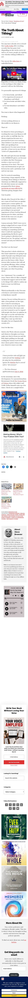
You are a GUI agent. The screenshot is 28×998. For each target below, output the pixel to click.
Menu (23, 14)
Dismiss (14, 11)
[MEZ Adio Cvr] (14, 916)
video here (16, 61)
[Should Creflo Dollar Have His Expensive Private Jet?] (6, 486)
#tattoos (12, 362)
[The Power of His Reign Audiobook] (14, 891)
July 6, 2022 (19, 372)
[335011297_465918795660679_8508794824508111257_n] (14, 839)
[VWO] (5, 9)
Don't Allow (16, 9)
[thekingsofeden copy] (14, 865)
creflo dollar (11, 514)
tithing (3, 518)
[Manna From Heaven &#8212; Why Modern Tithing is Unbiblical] (6, 499)
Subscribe (14, 975)
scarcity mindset (6, 517)
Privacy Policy (14, 765)
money (17, 514)
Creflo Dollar (9, 46)
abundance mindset (14, 513)
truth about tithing (12, 518)
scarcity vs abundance (17, 517)
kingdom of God (12, 511)
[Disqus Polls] (14, 643)
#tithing (17, 358)
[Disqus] (14, 684)
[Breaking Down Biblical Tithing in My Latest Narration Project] (18, 486)
